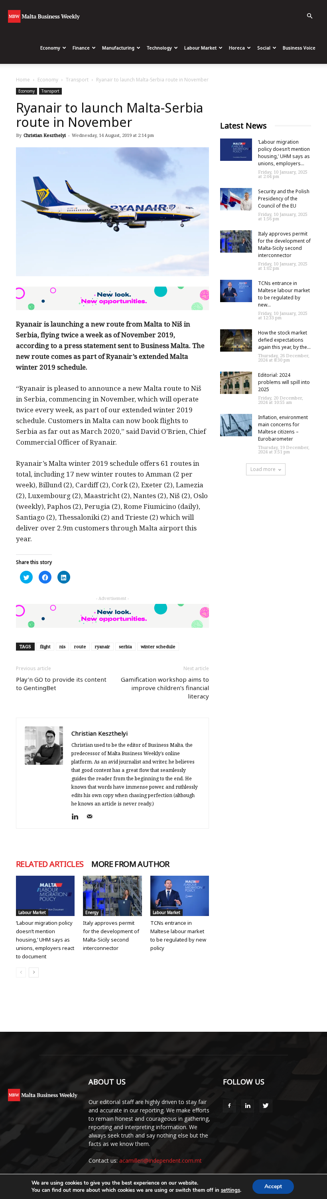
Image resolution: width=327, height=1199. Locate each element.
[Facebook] (229, 1106)
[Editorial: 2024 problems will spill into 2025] (236, 383)
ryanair (102, 646)
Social (263, 48)
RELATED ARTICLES (49, 864)
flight (45, 646)
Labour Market (200, 48)
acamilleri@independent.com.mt (160, 1160)
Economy (50, 48)
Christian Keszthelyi (45, 135)
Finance (81, 48)
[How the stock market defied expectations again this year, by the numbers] (236, 340)
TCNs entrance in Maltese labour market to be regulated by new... (284, 294)
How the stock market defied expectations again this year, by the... (284, 339)
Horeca (237, 48)
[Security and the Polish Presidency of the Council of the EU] (236, 199)
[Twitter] (266, 1106)
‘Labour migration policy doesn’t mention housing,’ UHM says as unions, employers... (284, 152)
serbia (125, 646)
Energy (91, 912)
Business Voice (299, 48)
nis (62, 646)
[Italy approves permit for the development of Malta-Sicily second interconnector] (112, 896)
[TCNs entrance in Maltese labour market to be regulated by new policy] (179, 896)
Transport (77, 79)
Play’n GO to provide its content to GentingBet (61, 683)
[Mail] (92, 817)
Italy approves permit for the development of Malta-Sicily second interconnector (284, 244)
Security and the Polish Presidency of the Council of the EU (283, 198)
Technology (159, 48)
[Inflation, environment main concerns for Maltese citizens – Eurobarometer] (236, 425)
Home (23, 79)
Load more (263, 469)
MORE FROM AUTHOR (130, 864)
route (80, 646)
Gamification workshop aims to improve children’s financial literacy (165, 687)
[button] (309, 16)
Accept (273, 1186)
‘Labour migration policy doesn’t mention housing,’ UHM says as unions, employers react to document (45, 939)
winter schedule (158, 646)
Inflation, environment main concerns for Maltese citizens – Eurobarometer (283, 428)
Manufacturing (118, 48)
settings (230, 1190)
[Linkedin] (78, 817)
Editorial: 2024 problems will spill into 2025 (284, 382)
